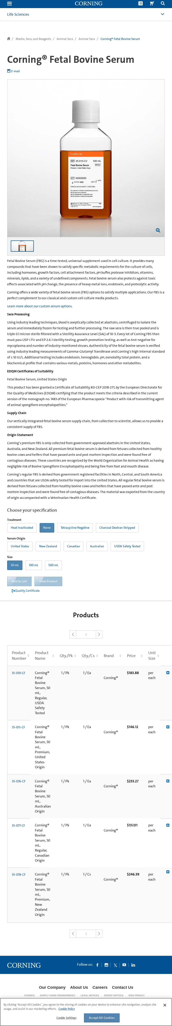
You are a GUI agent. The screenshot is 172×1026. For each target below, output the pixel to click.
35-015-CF (18, 727)
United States (20, 546)
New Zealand (48, 546)
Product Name (42, 655)
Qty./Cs (88, 655)
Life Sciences (18, 14)
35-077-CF (18, 825)
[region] (86, 1012)
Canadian (73, 546)
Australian (97, 546)
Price (131, 655)
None (47, 528)
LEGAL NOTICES (90, 995)
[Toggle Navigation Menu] (9, 4)
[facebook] (97, 964)
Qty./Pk (66, 655)
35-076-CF (19, 781)
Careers (100, 987)
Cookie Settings (66, 1018)
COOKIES (29, 995)
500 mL (53, 565)
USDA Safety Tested (127, 546)
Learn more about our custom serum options (39, 306)
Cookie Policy (66, 1009)
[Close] (165, 1005)
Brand (109, 655)
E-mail (15, 71)
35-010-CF (18, 673)
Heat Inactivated (22, 528)
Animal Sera (65, 39)
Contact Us (122, 987)
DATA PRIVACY (137, 995)
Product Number (19, 655)
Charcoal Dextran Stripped (117, 528)
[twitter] (115, 964)
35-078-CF (19, 875)
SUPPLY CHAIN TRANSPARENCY (57, 995)
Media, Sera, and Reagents (33, 39)
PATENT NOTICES (113, 995)
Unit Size (152, 655)
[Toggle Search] (163, 4)
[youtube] (124, 964)
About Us (79, 987)
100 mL (33, 565)
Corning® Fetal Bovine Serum (120, 39)
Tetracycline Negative (75, 528)
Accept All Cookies (102, 1018)
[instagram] (106, 964)
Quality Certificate (27, 591)
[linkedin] (133, 964)
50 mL (15, 565)
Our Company (52, 987)
